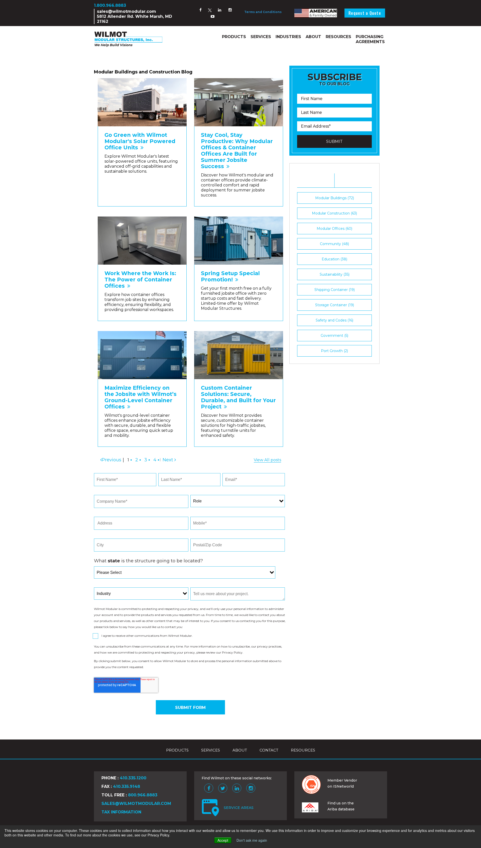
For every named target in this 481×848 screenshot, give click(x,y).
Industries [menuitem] (288, 36)
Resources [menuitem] (338, 36)
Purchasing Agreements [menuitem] (370, 39)
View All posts (267, 460)
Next (168, 460)
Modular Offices (334, 228)
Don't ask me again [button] (251, 840)
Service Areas (239, 807)
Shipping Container (334, 289)
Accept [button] (222, 840)
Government (334, 335)
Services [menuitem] (261, 36)
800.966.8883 (142, 795)
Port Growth (334, 351)
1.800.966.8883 (110, 5)
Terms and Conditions (263, 12)
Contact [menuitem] (269, 750)
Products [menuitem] (234, 36)
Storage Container (334, 305)
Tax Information (121, 812)
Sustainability (334, 274)
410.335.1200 (133, 778)
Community (334, 244)
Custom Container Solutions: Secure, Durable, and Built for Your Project (238, 397)
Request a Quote (364, 13)
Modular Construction (334, 213)
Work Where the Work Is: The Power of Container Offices (140, 279)
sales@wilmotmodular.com (126, 11)
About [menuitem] (313, 36)
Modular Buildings (334, 198)
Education (334, 259)
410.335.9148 (126, 786)
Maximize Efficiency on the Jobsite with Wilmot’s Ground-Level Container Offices (140, 397)
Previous (111, 460)
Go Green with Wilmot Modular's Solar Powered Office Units (139, 141)
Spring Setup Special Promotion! (230, 276)
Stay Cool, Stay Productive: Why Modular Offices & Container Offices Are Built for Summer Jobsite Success (237, 150)
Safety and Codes (334, 320)
